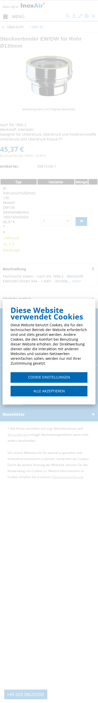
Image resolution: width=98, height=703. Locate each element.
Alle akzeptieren (49, 391)
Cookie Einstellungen (49, 377)
